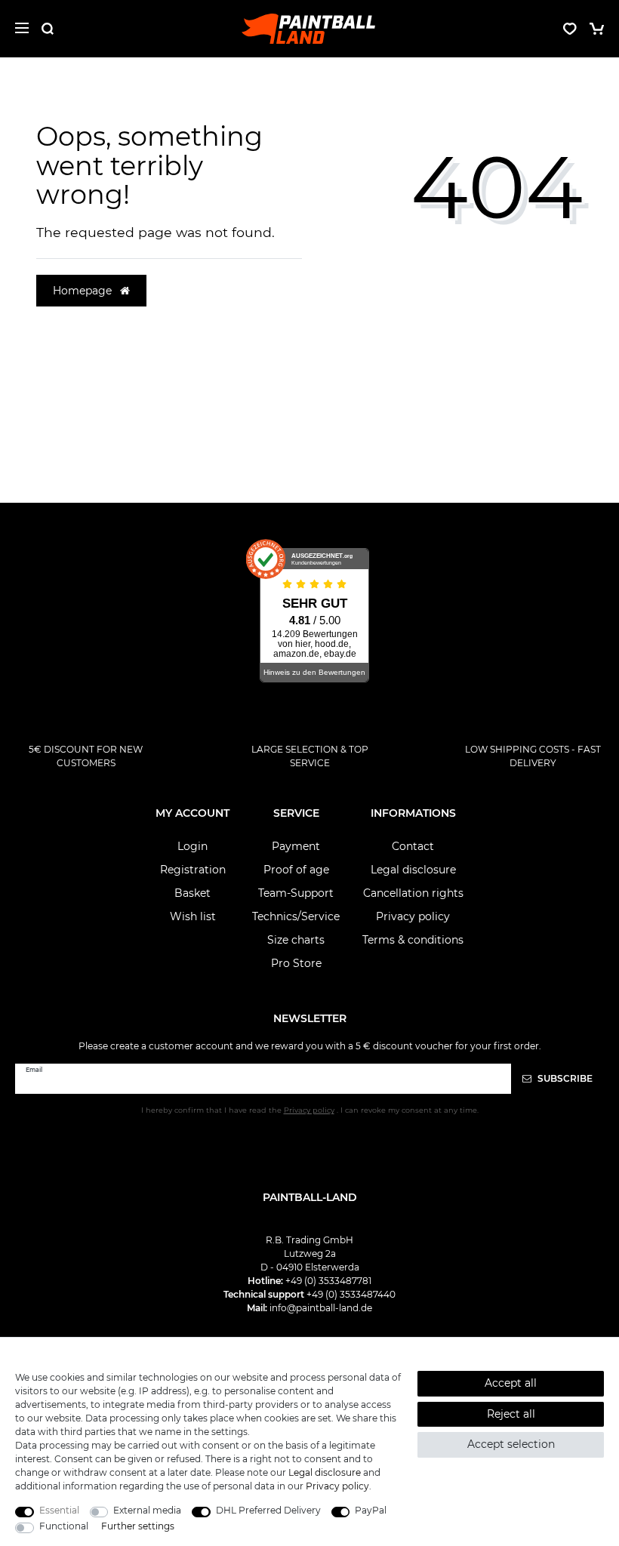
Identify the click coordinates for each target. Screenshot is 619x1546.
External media (147, 1510)
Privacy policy (413, 916)
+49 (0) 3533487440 (351, 1294)
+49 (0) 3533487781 (328, 1280)
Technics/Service (296, 916)
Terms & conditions (412, 940)
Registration (193, 869)
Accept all (511, 1383)
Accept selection (511, 1444)
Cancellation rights (413, 893)
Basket (192, 893)
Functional (63, 1526)
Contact (413, 846)
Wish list (193, 916)
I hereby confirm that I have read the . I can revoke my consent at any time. (310, 1110)
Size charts (296, 940)
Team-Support (296, 893)
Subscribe (564, 1078)
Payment (296, 846)
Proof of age (296, 869)
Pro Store (296, 963)
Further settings (137, 1526)
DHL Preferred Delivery (268, 1510)
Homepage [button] (84, 290)
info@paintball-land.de (320, 1307)
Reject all (511, 1414)
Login (192, 846)
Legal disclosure (413, 869)
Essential (59, 1510)
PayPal (370, 1510)
